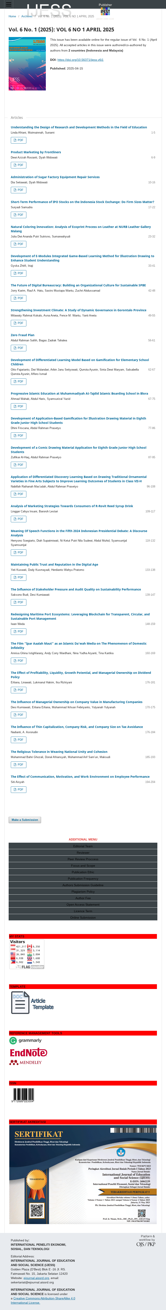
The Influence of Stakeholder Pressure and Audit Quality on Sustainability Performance (76, 589)
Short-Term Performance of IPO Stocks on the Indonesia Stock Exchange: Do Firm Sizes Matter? (82, 202)
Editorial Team (83, 846)
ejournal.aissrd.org (36, 1278)
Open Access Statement (83, 904)
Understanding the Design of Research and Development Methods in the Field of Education (79, 127)
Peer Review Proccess (83, 859)
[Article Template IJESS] (32, 1014)
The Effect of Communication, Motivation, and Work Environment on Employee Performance (80, 776)
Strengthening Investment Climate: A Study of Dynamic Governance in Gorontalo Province (78, 310)
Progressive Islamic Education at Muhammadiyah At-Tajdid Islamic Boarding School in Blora (79, 393)
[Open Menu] (8, 4)
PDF (20, 140)
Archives (26, 16)
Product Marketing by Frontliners (36, 152)
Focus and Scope (83, 865)
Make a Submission (25, 819)
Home (12, 16)
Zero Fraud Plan (22, 335)
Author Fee (83, 898)
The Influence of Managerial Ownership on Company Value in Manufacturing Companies (76, 702)
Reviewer (83, 852)
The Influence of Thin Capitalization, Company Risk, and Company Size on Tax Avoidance (77, 727)
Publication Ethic (83, 872)
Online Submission (83, 917)
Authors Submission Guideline (83, 885)
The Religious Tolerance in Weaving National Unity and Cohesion (59, 752)
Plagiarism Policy (83, 891)
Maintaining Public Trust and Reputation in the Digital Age (54, 564)
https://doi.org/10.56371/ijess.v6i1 (80, 59)
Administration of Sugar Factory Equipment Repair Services (55, 177)
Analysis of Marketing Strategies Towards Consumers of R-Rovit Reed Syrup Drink (72, 506)
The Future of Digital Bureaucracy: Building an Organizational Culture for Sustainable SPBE (78, 285)
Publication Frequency (83, 878)
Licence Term (83, 911)
